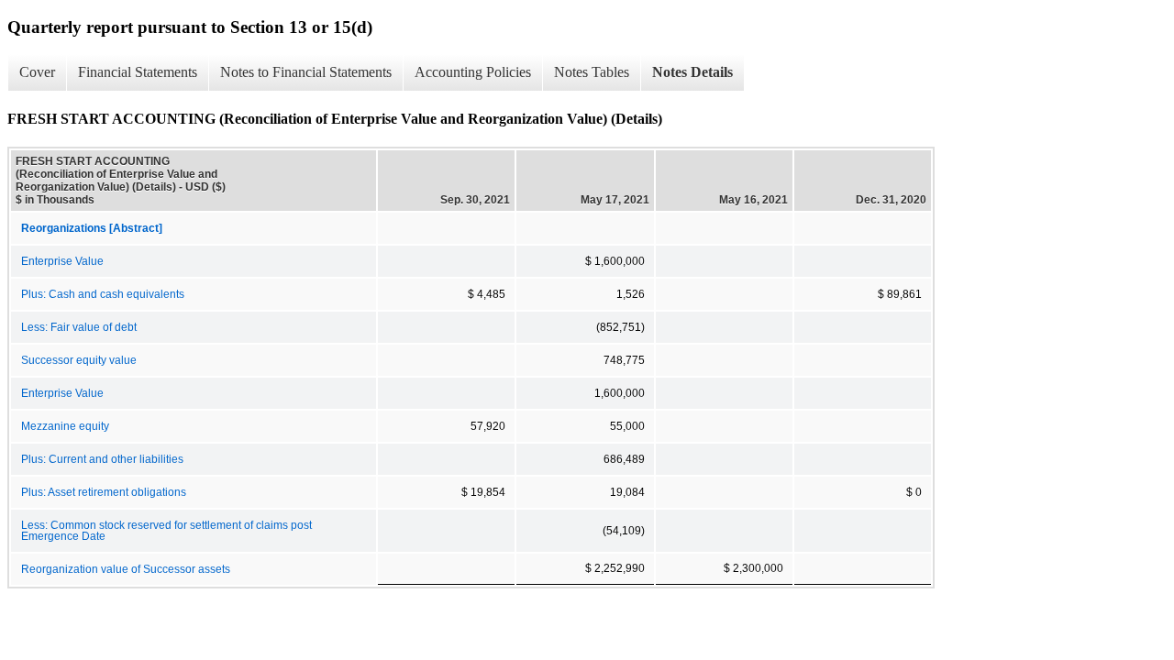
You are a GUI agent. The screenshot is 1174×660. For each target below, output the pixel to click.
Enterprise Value (62, 261)
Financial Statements (137, 72)
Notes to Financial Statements (306, 72)
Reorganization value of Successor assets (125, 569)
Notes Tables (591, 72)
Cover (37, 72)
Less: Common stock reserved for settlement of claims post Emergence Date (166, 531)
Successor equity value (79, 360)
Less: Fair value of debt (79, 327)
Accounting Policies (473, 72)
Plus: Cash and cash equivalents (102, 294)
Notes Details (692, 72)
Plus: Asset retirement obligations (103, 492)
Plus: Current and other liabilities (102, 459)
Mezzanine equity (65, 426)
